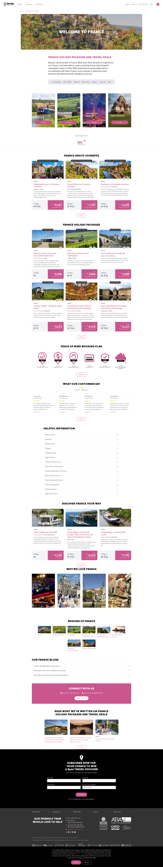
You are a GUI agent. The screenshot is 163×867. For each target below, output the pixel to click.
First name (50, 777)
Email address (51, 784)
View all (81, 215)
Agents (127, 4)
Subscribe (81, 794)
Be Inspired (29, 4)
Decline (86, 862)
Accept (76, 862)
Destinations (29, 11)
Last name (85, 777)
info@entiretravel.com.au (75, 829)
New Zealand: (93, 693)
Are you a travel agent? (89, 784)
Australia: (71, 693)
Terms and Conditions (88, 799)
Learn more (81, 374)
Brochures (135, 4)
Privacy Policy (80, 854)
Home (21, 11)
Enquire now (82, 698)
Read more (37, 412)
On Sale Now (39, 4)
